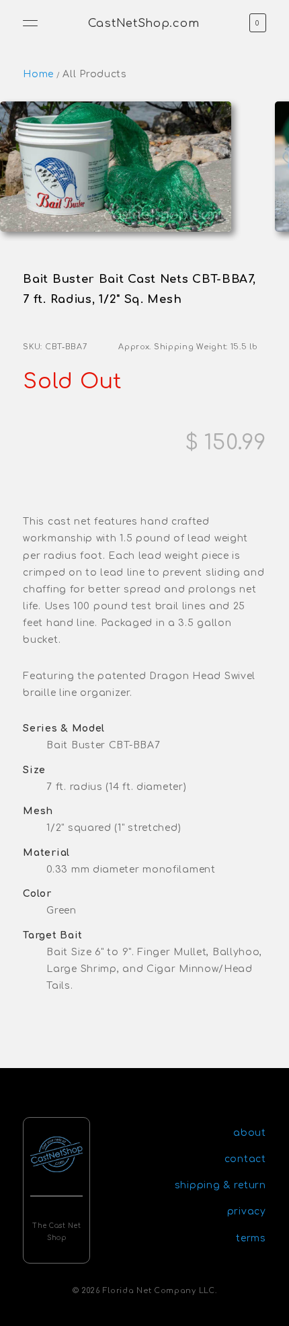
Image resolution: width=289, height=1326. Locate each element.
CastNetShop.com (144, 23)
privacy (246, 1211)
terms (251, 1238)
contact (245, 1159)
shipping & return (220, 1185)
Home (38, 74)
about (249, 1133)
